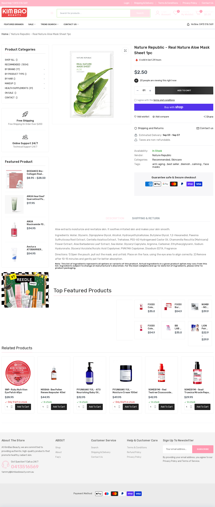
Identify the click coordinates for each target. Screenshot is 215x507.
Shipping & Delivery (143, 3)
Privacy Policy (190, 3)
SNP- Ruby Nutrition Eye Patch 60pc (16, 391)
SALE (31, 24)
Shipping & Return (146, 218)
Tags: (137, 164)
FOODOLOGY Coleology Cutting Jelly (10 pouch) (151, 306)
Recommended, (161, 159)
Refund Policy (134, 452)
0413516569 (25, 467)
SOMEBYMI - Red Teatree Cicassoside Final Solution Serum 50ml (159, 391)
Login (126, 3)
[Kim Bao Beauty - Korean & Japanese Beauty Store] (14, 13)
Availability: (141, 151)
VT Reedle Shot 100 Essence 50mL (109, 308)
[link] (25, 290)
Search (94, 447)
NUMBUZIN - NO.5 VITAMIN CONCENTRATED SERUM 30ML (205, 306)
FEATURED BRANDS (14, 24)
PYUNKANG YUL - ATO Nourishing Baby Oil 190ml (89, 391)
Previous (61, 320)
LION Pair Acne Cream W (205, 327)
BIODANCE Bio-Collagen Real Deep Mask (35, 173)
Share (209, 116)
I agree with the (156, 100)
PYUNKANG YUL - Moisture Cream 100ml (125, 391)
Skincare (176, 159)
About (58, 452)
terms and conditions (164, 100)
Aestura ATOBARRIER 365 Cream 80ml (36, 248)
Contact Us (207, 3)
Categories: (141, 159)
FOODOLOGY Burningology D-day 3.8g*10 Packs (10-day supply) (178, 306)
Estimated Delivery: (150, 135)
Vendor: (138, 155)
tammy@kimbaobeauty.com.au (18, 472)
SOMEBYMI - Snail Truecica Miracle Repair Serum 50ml (197, 391)
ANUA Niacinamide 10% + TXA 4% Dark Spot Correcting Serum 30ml (36, 223)
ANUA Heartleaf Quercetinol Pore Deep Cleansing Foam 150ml (36, 198)
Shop (58, 447)
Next (123, 320)
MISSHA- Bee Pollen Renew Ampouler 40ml (53, 391)
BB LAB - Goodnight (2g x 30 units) (178, 327)
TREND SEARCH (49, 24)
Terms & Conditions (168, 3)
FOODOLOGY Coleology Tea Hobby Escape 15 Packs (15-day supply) (151, 327)
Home (5, 34)
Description (115, 218)
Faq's (58, 457)
